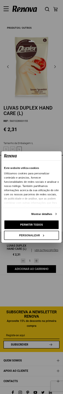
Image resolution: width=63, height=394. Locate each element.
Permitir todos (31, 224)
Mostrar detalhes (41, 213)
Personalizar (29, 235)
